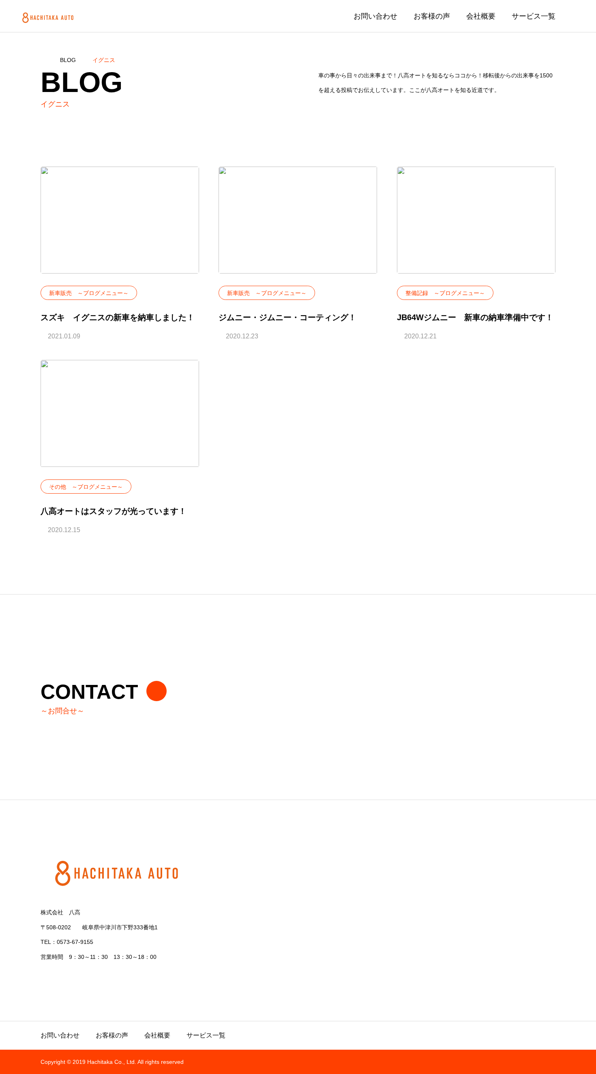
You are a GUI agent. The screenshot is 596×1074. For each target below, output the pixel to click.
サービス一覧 (533, 16)
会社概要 (480, 16)
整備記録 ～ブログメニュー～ (445, 293)
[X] (61, 975)
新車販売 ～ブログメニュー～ (89, 293)
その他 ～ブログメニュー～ (86, 487)
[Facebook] (78, 975)
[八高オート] (48, 16)
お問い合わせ (375, 16)
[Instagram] (45, 975)
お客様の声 (432, 16)
